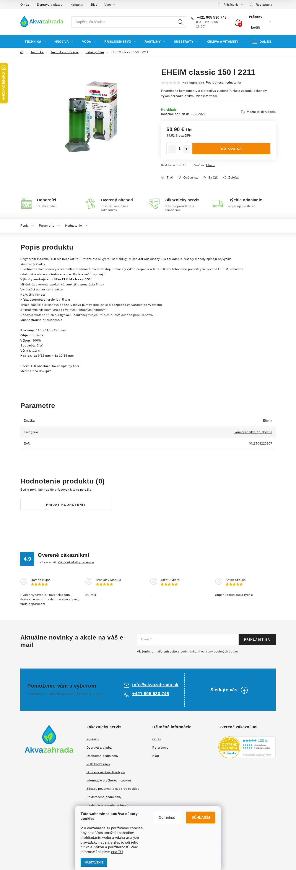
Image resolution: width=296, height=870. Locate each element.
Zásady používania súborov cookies (112, 788)
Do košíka (231, 148)
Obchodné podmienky (102, 755)
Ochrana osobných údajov (105, 772)
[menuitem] (35, 41)
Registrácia (264, 4)
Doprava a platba (49, 4)
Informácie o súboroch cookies (109, 780)
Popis (24, 225)
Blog (94, 4)
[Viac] (262, 41)
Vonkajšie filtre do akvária (253, 432)
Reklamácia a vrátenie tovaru (108, 805)
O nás (24, 4)
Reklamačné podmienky (104, 797)
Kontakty (76, 4)
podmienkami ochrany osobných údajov (210, 651)
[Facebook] (244, 690)
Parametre (47, 225)
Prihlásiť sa (257, 639)
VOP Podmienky (98, 764)
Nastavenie (94, 862)
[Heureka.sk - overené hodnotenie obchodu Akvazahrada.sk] (247, 747)
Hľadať (180, 22)
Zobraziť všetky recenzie (76, 562)
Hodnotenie (73, 225)
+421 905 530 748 (211, 17)
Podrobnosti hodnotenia (223, 82)
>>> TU (117, 852)
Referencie (160, 747)
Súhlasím (201, 817)
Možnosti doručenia (261, 111)
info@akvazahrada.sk (155, 684)
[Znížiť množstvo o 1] (172, 149)
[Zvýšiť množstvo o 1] (186, 149)
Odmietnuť (167, 817)
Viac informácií (207, 96)
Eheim (210, 165)
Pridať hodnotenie (66, 504)
